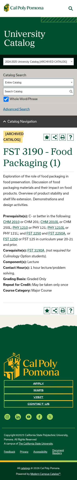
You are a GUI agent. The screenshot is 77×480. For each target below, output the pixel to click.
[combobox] (38, 61)
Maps (38, 390)
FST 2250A (56, 233)
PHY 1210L (56, 227)
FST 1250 (10, 239)
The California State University (36, 443)
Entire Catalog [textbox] (13, 82)
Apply (38, 383)
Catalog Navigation (22, 121)
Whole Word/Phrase (24, 99)
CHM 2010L (49, 222)
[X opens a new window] (50, 416)
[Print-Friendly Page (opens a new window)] (62, 137)
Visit (38, 397)
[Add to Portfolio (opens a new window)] (47, 137)
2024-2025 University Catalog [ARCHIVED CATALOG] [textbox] (36, 61)
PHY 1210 (20, 227)
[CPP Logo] (31, 366)
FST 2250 (33, 233)
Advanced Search (16, 109)
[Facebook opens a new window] (39, 416)
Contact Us (39, 404)
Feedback (9, 451)
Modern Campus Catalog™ (45, 473)
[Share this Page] (55, 137)
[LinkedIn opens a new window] (18, 416)
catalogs (25, 468)
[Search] (71, 91)
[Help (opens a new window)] (70, 137)
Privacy (24, 451)
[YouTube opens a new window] (28, 416)
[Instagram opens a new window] (7, 416)
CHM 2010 (11, 222)
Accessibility (40, 451)
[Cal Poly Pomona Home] (23, 7)
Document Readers (58, 451)
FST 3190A (36, 250)
